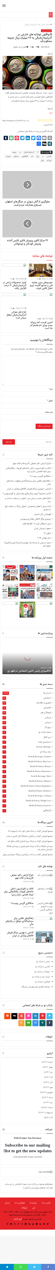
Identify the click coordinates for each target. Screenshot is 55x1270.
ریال (37, 156)
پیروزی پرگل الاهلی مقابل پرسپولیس (35, 519)
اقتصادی (47, 707)
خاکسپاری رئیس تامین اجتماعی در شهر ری (29, 671)
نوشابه (49, 160)
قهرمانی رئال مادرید (42, 514)
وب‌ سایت (49, 412)
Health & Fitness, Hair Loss (39, 761)
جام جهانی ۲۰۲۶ (44, 538)
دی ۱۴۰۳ (49, 1072)
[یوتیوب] (21, 1016)
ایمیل (50, 400)
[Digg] (14, 1016)
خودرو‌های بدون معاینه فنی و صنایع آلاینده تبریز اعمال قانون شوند (41, 285)
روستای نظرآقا (47, 846)
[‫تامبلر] (49, 1023)
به (20, 152)
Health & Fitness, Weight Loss (38, 800)
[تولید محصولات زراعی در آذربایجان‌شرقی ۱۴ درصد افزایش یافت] (14, 270)
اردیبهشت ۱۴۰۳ (47, 1112)
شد (32, 156)
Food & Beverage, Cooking (39, 796)
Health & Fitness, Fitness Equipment (36, 786)
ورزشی (48, 717)
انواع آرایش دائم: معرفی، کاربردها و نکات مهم (32, 463)
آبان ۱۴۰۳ (49, 1082)
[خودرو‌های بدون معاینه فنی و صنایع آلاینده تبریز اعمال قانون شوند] (41, 270)
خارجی (48, 156)
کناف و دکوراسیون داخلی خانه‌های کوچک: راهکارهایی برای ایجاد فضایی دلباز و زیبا (28, 469)
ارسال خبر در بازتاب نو (41, 976)
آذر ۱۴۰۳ (50, 1077)
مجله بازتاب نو (44, 732)
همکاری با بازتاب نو (42, 982)
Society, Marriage (43, 747)
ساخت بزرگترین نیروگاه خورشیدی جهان (18, 854)
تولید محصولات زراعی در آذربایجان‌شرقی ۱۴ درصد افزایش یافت (14, 285)
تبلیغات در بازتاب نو (42, 971)
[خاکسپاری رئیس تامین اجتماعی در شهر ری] (27, 657)
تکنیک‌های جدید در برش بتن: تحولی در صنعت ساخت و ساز (28, 500)
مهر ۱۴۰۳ (49, 1087)
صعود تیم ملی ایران (42, 528)
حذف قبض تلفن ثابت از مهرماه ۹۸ (21, 831)
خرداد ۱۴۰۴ (48, 1062)
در (43, 156)
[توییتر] (49, 1016)
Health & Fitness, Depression (39, 771)
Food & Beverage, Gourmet (39, 756)
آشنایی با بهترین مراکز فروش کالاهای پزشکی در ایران (29, 489)
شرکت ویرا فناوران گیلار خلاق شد (21, 841)
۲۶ (38, 152)
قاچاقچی (25, 156)
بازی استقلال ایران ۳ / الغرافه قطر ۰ (36, 524)
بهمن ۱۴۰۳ (49, 1067)
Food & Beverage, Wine (41, 776)
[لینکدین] (35, 1016)
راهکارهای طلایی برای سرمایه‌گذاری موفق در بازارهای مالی (28, 482)
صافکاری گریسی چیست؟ (40, 476)
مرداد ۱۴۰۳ (49, 1097)
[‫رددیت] (7, 1016)
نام (51, 389)
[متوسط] (28, 1023)
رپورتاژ (48, 727)
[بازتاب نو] (42, 6)
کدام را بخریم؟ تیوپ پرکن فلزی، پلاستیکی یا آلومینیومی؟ (27, 494)
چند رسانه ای (45, 752)
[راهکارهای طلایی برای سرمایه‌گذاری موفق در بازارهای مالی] (44, 922)
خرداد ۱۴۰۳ (48, 1107)
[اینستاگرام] (35, 1023)
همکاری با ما (20, 1203)
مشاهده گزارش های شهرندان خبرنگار (35, 987)
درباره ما (33, 1203)
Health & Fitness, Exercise (40, 805)
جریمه (14, 152)
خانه (48, 24)
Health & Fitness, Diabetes (40, 781)
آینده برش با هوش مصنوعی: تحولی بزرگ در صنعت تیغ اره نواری (28, 508)
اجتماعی (47, 698)
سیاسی (47, 722)
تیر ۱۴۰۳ (49, 1102)
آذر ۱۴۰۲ (50, 1117)
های (42, 160)
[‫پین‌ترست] (42, 1016)
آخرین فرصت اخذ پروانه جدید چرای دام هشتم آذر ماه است (41, 325)
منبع (51, 113)
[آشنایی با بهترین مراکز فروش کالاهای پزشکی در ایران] (44, 937)
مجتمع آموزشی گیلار (45, 831)
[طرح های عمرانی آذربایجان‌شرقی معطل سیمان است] (14, 299)
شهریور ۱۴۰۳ (48, 1092)
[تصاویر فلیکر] (28, 1016)
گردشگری (47, 810)
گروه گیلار (17, 1219)
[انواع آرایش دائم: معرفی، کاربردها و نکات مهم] (44, 879)
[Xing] (42, 1023)
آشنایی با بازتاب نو (42, 966)
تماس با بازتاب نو (43, 961)
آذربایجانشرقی (29, 152)
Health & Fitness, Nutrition (39, 791)
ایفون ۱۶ (47, 533)
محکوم (16, 156)
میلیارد (8, 156)
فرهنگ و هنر (45, 712)
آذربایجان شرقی (30, 24)
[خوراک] (21, 1023)
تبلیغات (24, 1208)
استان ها (41, 24)
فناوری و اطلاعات (43, 703)
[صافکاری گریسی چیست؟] (44, 908)
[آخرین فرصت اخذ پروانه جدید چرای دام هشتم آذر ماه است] (41, 305)
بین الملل (47, 737)
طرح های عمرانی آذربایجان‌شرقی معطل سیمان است (16, 315)
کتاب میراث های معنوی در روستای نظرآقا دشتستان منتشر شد (30, 848)
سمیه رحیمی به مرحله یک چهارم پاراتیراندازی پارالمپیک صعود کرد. (27, 544)
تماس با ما (46, 1203)
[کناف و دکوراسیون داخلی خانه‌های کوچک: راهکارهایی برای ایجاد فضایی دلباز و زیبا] (44, 893)
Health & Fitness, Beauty (40, 766)
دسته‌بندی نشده (44, 742)
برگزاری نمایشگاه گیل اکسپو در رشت (20, 836)
